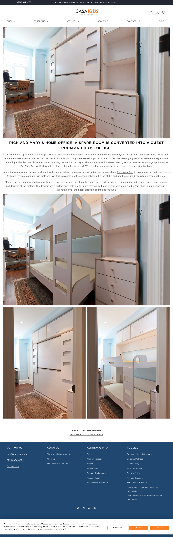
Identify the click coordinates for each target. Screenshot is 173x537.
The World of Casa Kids (58, 464)
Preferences (117, 528)
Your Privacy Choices (137, 483)
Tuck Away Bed (125, 172)
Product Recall (93, 478)
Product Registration (96, 473)
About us (51, 459)
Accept (159, 528)
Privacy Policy (133, 473)
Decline (138, 528)
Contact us (13, 466)
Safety (90, 464)
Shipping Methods (135, 459)
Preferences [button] (60, 529)
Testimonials (92, 468)
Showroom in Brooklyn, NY (59, 454)
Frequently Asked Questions (140, 454)
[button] (11, 21)
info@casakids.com (17, 454)
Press (89, 454)
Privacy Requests (135, 478)
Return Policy (133, 464)
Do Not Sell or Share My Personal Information (142, 489)
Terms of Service (134, 468)
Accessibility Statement (97, 483)
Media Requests (94, 459)
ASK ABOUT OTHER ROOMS (86, 434)
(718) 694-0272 (24, 2)
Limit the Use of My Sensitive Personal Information (144, 497)
